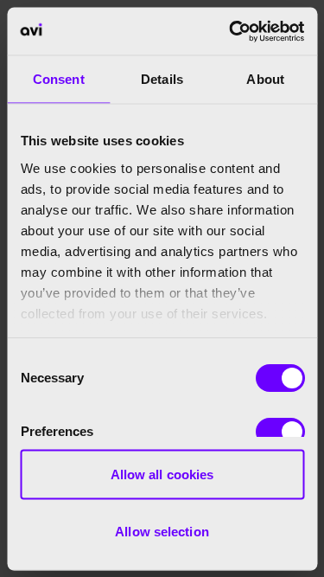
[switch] (279, 432)
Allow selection (162, 530)
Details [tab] (162, 79)
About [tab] (265, 79)
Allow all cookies (162, 474)
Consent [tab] (59, 79)
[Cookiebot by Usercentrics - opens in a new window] (230, 31)
